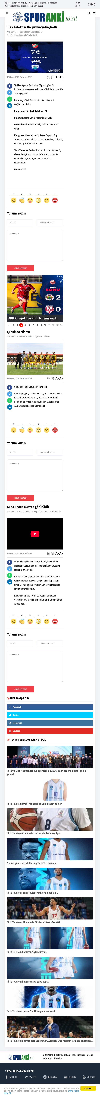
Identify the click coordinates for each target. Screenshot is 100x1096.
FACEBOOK (14, 1077)
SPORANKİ (48, 1055)
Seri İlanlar (38, 6)
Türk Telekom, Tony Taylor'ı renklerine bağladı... (32, 892)
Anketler (53, 3)
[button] (94, 13)
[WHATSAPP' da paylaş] (9, 99)
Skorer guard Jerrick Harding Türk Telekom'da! (32, 863)
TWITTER (32, 1077)
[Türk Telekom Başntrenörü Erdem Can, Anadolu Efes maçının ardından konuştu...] (50, 1027)
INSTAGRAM (52, 1077)
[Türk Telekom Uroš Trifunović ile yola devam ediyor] (50, 790)
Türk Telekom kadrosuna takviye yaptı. (28, 981)
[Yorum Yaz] (53, 77)
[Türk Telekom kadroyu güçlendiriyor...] (50, 938)
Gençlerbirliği (24, 511)
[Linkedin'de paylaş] (9, 105)
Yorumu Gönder (20, 268)
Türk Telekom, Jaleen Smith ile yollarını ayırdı (31, 1011)
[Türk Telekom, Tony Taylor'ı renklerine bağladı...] (50, 879)
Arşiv (50, 1058)
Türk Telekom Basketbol (29, 32)
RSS (74, 1055)
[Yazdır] (48, 77)
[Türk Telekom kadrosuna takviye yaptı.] (50, 968)
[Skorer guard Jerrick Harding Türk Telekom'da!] (50, 849)
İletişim (58, 1058)
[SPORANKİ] (50, 16)
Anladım (88, 1088)
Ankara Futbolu (25, 336)
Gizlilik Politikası (62, 1055)
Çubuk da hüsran (43, 336)
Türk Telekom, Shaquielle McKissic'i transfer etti (33, 922)
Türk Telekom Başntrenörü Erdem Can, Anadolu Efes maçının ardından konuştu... (50, 1040)
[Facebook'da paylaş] (9, 86)
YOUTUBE (91, 1077)
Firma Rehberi (27, 6)
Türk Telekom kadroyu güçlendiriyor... (27, 952)
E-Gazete (42, 3)
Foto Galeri (12, 3)
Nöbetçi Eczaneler (12, 6)
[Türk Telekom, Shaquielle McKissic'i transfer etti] (50, 908)
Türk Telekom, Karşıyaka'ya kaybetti (22, 35)
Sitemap (81, 1055)
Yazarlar (33, 3)
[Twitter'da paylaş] (9, 92)
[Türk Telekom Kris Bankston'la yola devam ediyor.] (50, 819)
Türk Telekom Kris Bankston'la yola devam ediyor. (34, 833)
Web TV (23, 3)
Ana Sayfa (11, 32)
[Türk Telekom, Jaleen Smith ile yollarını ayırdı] (50, 997)
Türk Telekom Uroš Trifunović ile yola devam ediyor (34, 803)
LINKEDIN (72, 1077)
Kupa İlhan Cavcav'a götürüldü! (47, 511)
